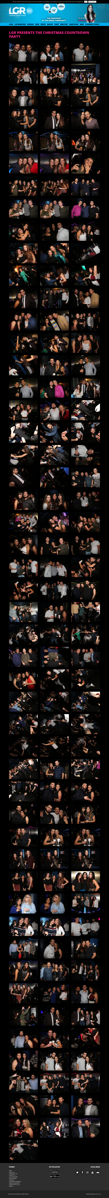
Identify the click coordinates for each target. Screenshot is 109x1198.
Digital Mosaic (98, 1194)
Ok (85, 1)
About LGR (12, 1172)
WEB (46, 6)
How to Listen (12, 1178)
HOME (11, 24)
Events (43, 24)
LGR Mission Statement (15, 1181)
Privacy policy (92, 1)
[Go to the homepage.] (25, 11)
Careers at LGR (13, 1173)
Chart (56, 24)
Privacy (11, 1186)
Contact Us (12, 1175)
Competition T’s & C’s (14, 1184)
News (36, 24)
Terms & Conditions (14, 1183)
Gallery (49, 24)
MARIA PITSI (82, 19)
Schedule (30, 24)
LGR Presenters (20, 24)
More (81, 24)
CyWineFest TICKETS (91, 24)
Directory (63, 24)
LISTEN (54, 10)
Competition (73, 24)
